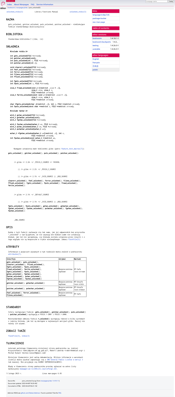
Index (9, 4)
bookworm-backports (102, 42)
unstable (96, 49)
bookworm (11, 7)
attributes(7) (14, 254)
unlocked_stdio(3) (15, 12)
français (96, 62)
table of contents (101, 28)
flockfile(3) (74, 239)
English (96, 59)
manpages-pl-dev (22, 7)
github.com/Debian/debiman (30, 393)
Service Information (44, 4)
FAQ (32, 4)
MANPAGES (10, 1)
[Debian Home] (3, 5)
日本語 (95, 66)
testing (95, 45)
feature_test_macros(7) (72, 149)
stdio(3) (26, 336)
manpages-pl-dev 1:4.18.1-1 (50, 381)
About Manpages (21, 4)
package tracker (99, 18)
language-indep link (101, 15)
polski (95, 70)
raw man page (99, 22)
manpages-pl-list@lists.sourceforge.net (38, 369)
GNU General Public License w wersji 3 (65, 360)
